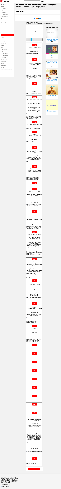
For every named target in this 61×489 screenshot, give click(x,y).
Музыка (2, 45)
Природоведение (4, 14)
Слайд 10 (34, 189)
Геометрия (3, 33)
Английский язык (4, 22)
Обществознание (4, 53)
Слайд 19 (34, 362)
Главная (4, 4)
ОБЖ (2, 51)
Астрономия (3, 24)
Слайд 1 (34, 45)
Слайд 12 (34, 232)
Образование (3, 8)
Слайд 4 (34, 97)
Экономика (3, 74)
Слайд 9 (34, 183)
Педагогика (3, 57)
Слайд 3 (34, 83)
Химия (2, 67)
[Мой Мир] (40, 18)
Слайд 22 (34, 387)
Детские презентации (5, 35)
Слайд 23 (34, 395)
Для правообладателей (5, 484)
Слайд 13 (34, 259)
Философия (3, 65)
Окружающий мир (4, 55)
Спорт (2, 10)
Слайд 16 (34, 325)
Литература (3, 41)
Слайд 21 (34, 378)
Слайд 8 (34, 166)
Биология (3, 28)
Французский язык (5, 18)
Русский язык (4, 59)
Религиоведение (4, 16)
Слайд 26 (34, 458)
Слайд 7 (34, 147)
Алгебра (2, 26)
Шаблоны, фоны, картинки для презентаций (6, 70)
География (3, 30)
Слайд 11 (34, 211)
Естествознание (4, 12)
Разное (2, 6)
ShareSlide (6, 1)
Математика (3, 43)
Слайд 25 (34, 412)
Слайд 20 (34, 370)
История (3, 39)
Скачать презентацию (34, 469)
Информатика (4, 37)
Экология (3, 72)
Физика (2, 63)
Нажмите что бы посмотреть (49, 476)
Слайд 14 (34, 280)
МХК (2, 47)
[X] (38, 18)
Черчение (3, 20)
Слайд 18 (34, 353)
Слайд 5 (34, 122)
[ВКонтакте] (35, 18)
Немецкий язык (4, 49)
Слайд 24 (34, 404)
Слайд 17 (34, 345)
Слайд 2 (34, 59)
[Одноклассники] (37, 18)
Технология (3, 61)
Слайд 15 (34, 303)
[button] (41, 26)
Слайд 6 (34, 131)
